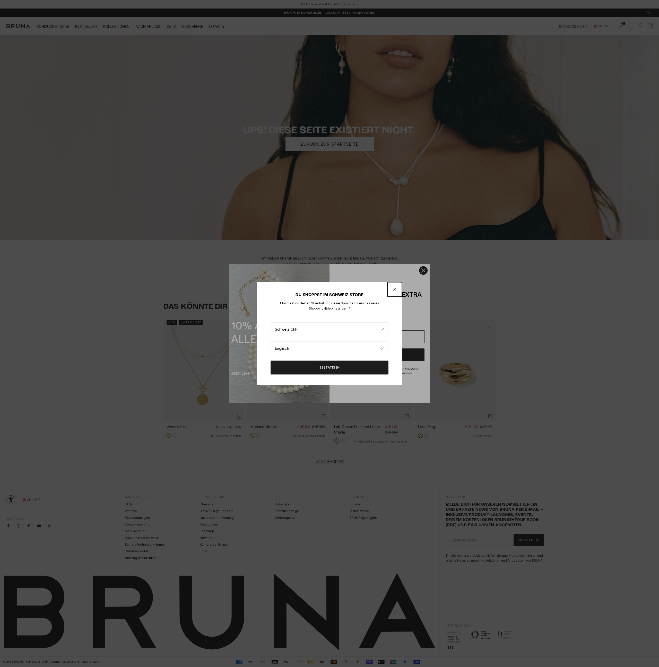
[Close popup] (394, 289)
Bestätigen (329, 367)
